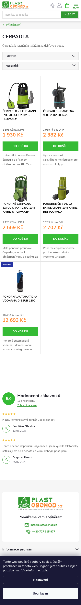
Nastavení (40, 580)
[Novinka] (20, 281)
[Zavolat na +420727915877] (52, 5)
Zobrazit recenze (27, 405)
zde (44, 570)
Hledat (69, 14)
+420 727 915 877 (43, 531)
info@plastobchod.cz (43, 525)
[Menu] (76, 5)
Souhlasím (40, 593)
